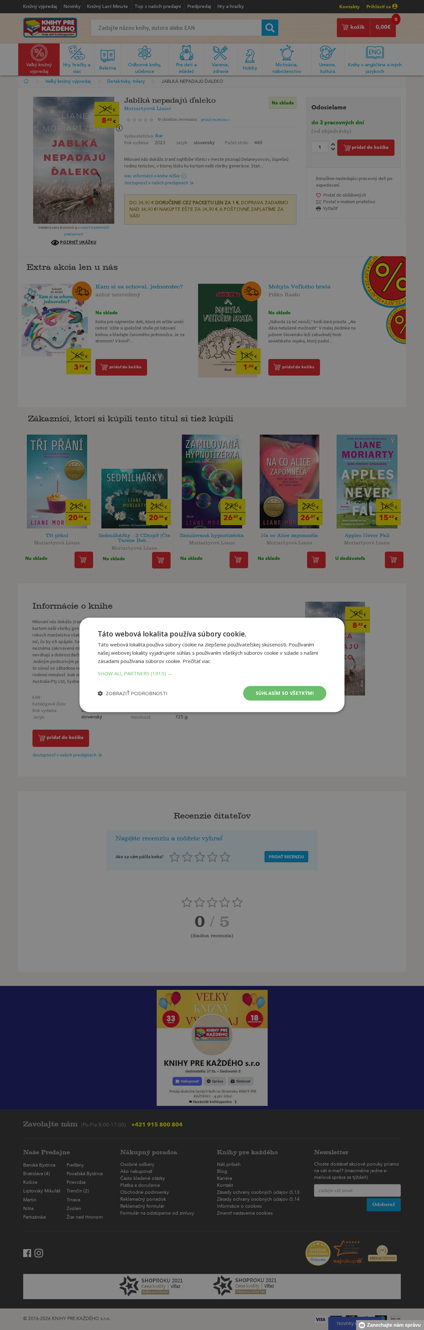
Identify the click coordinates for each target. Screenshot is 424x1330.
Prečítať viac (196, 661)
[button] (212, 673)
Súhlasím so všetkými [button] (285, 693)
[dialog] (212, 665)
